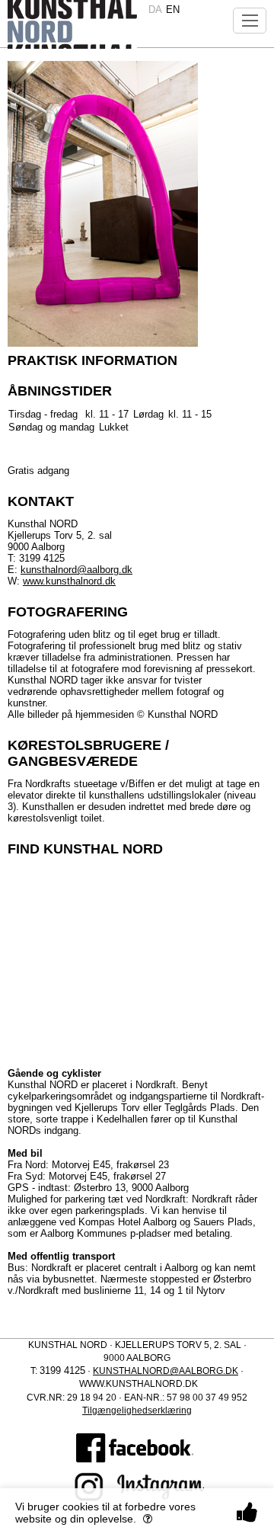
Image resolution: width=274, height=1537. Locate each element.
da (155, 9)
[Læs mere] (147, 1519)
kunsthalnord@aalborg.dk (76, 569)
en (173, 9)
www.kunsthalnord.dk (69, 581)
